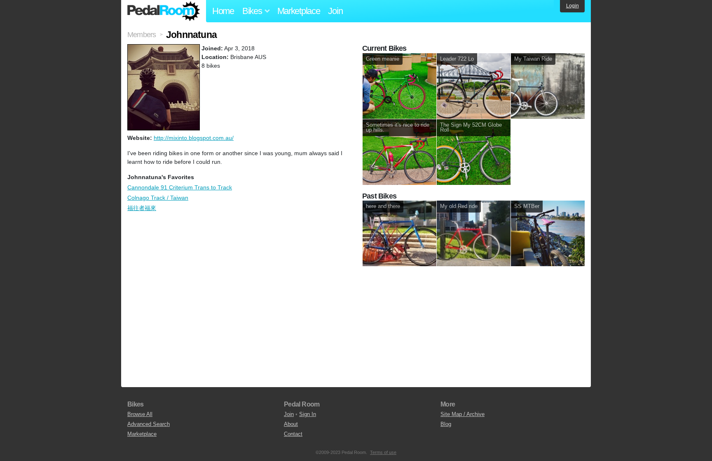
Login (572, 6)
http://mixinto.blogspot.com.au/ (194, 138)
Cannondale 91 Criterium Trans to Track (179, 187)
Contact (293, 434)
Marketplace (298, 11)
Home (223, 11)
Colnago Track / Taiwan (157, 197)
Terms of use (383, 452)
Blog (445, 424)
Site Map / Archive (462, 414)
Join (335, 11)
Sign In (307, 414)
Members (141, 35)
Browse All (139, 414)
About (291, 424)
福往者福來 (141, 208)
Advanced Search (148, 424)
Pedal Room (163, 11)
